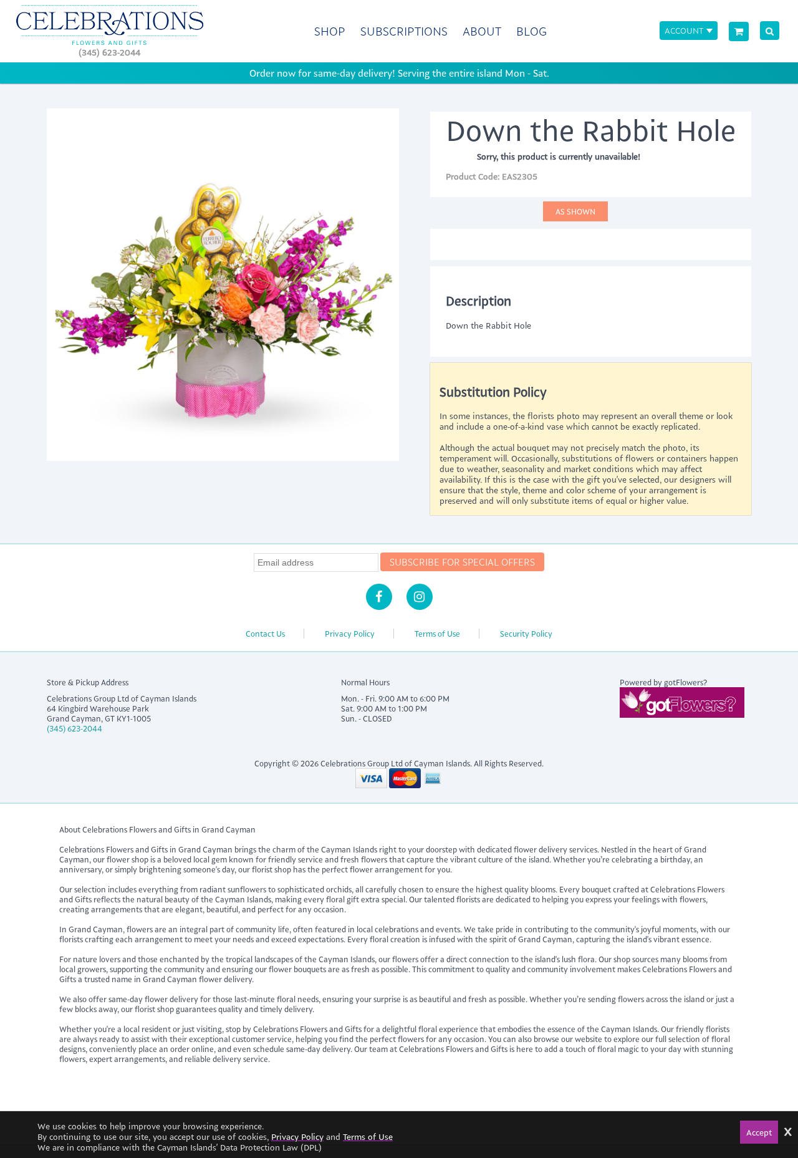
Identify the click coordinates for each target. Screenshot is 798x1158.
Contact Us (265, 634)
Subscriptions (404, 31)
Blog (531, 31)
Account (684, 30)
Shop (329, 31)
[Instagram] (419, 597)
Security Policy (526, 634)
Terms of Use (437, 634)
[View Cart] (738, 31)
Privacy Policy (350, 634)
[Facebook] (379, 597)
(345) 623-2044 (109, 52)
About (482, 31)
